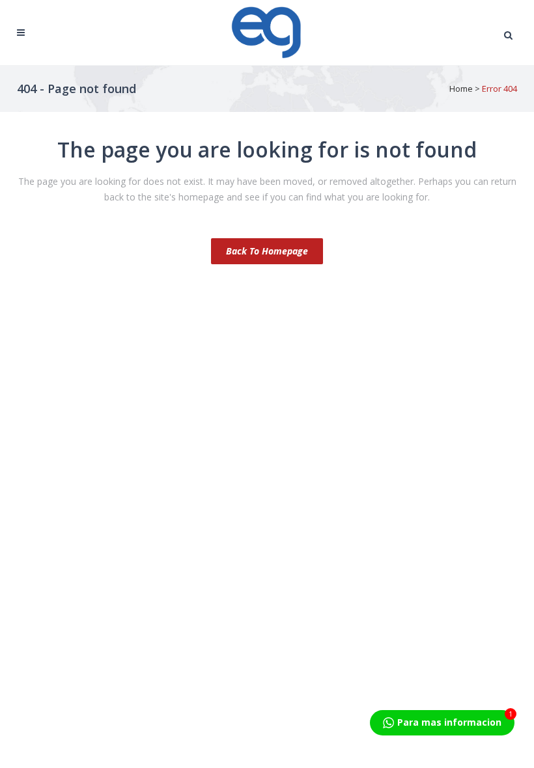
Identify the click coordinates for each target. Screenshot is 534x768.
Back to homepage (267, 251)
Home (461, 88)
